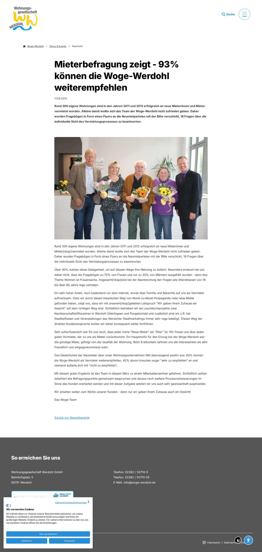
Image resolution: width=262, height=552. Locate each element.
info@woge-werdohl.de (139, 482)
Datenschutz (231, 542)
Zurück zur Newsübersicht (71, 417)
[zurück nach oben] (248, 531)
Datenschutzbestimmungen (71, 502)
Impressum (213, 542)
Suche (230, 14)
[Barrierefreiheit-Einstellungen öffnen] (248, 540)
